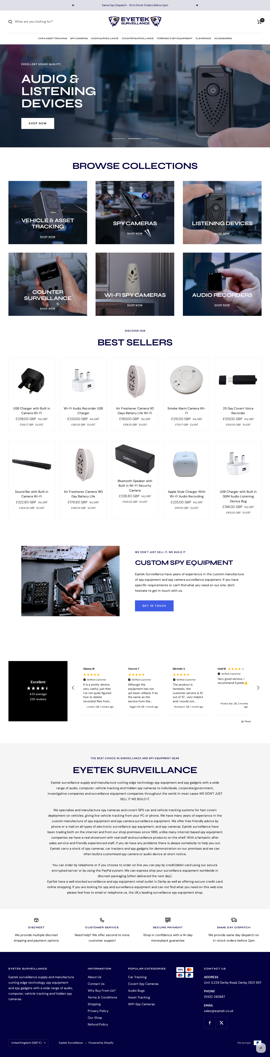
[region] (166, 688)
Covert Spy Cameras (143, 984)
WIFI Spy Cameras (141, 1004)
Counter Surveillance (138, 38)
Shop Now (38, 117)
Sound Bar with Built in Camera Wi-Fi (31, 494)
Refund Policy (98, 1024)
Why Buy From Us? (102, 991)
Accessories (223, 38)
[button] (73, 688)
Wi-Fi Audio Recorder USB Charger (83, 410)
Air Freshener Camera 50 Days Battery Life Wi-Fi (135, 410)
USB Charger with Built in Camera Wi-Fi (31, 410)
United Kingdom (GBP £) (26, 1043)
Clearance (203, 38)
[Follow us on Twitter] (221, 1023)
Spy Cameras (79, 38)
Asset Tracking (139, 997)
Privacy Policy (98, 1011)
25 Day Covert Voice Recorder (238, 410)
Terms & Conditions (102, 997)
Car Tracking (137, 977)
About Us (94, 977)
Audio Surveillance (105, 38)
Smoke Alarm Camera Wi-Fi (186, 410)
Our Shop (95, 1018)
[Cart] (259, 22)
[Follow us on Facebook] (210, 1023)
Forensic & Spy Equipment (174, 38)
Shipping (94, 1004)
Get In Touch (154, 606)
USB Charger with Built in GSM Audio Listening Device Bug (238, 496)
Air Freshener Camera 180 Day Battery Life (83, 494)
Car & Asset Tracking (52, 38)
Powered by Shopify (101, 1043)
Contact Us (96, 984)
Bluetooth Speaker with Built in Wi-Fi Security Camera (135, 486)
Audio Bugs (136, 991)
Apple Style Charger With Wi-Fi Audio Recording (186, 494)
